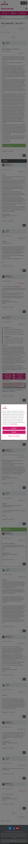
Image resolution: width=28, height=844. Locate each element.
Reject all (14, 432)
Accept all (14, 428)
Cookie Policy (13, 424)
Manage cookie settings (14, 436)
